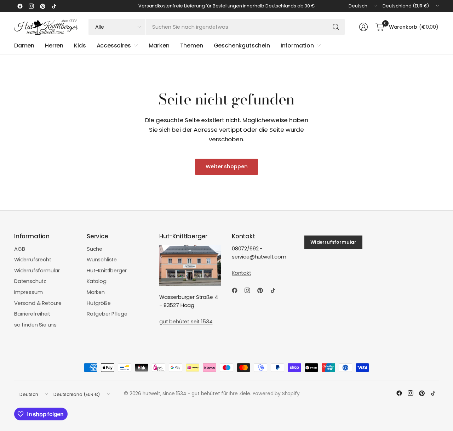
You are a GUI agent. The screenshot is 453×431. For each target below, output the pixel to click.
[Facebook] (19, 6)
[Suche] (336, 27)
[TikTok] (53, 6)
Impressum (28, 292)
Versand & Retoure (38, 303)
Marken (96, 292)
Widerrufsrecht (32, 259)
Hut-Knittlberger (107, 270)
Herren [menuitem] (54, 45)
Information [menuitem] (297, 45)
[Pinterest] (42, 6)
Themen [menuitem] (191, 45)
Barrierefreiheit (32, 313)
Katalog (97, 281)
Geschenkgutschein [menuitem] (242, 45)
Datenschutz (30, 281)
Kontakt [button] (241, 273)
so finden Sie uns (35, 324)
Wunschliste (102, 259)
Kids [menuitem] (80, 45)
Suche (94, 249)
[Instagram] (31, 6)
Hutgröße (99, 303)
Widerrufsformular (37, 270)
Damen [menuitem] (24, 45)
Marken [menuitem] (159, 45)
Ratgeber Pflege (107, 313)
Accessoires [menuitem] (114, 45)
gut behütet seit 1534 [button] (185, 321)
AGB (19, 249)
